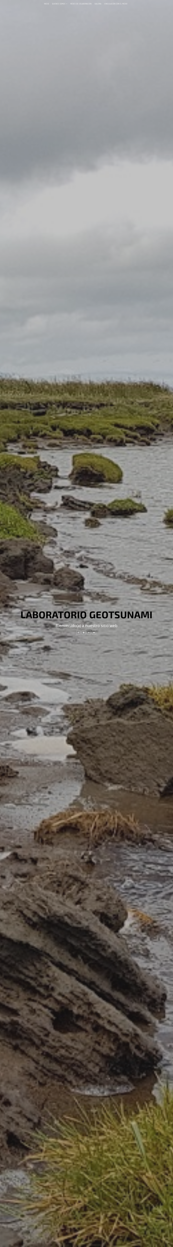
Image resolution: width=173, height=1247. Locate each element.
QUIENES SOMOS (58, 4)
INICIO (46, 4)
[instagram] (78, 632)
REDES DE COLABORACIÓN (81, 4)
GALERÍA (98, 4)
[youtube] (84, 632)
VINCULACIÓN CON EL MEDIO (115, 4)
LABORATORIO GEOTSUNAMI (86, 614)
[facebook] (89, 632)
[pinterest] (94, 632)
